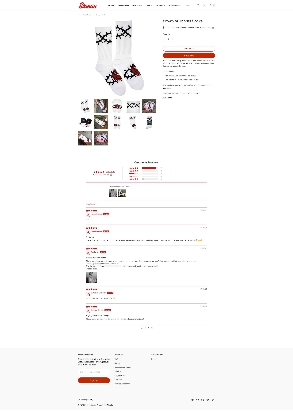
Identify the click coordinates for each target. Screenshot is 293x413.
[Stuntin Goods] (88, 5)
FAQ (116, 359)
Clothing (159, 5)
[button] (133, 168)
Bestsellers (137, 5)
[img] (91, 211)
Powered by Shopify (105, 405)
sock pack (167, 88)
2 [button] (145, 328)
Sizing (117, 363)
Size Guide (167, 98)
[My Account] (204, 5)
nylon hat (182, 85)
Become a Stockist (122, 384)
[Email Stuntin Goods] (192, 400)
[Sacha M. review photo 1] (91, 277)
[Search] (198, 5)
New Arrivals (123, 5)
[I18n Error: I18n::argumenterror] (85, 106)
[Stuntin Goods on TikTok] (212, 400)
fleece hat (194, 85)
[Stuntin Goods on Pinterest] (207, 400)
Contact (154, 359)
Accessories (174, 5)
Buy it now (189, 56)
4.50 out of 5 (110, 172)
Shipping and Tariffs (122, 367)
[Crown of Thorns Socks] (117, 58)
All (85, 15)
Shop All (110, 5)
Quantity (166, 34)
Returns (117, 371)
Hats (148, 5)
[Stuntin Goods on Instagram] (202, 400)
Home (80, 15)
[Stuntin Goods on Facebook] (197, 400)
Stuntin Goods (90, 405)
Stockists (118, 380)
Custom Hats (119, 376)
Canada (86, 400)
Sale (187, 5)
